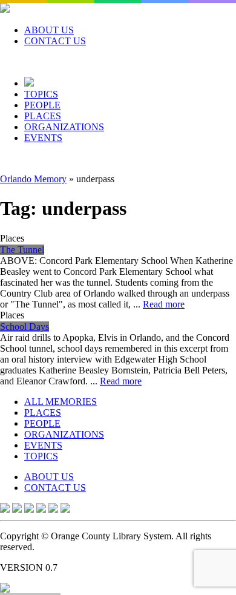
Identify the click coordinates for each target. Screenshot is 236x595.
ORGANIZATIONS (64, 127)
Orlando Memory (33, 179)
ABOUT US (49, 30)
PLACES (42, 116)
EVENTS (43, 138)
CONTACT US (55, 41)
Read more (164, 304)
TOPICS (41, 94)
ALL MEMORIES (60, 401)
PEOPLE (42, 105)
